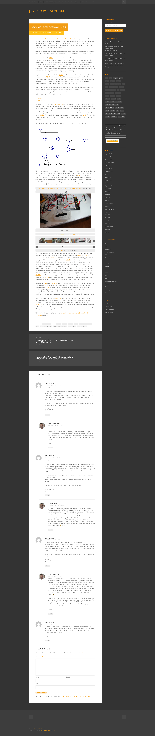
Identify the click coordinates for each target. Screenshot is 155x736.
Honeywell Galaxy (110, 252)
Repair (123, 113)
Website (38, 684)
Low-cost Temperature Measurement (54, 188)
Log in (106, 303)
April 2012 (107, 223)
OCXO (119, 101)
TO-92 (47, 287)
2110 (111, 78)
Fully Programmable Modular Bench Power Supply (62, 39)
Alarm (106, 243)
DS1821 (61, 75)
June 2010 (107, 229)
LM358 (85, 115)
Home (38, 188)
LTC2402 (108, 98)
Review (107, 116)
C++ (123, 84)
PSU (118, 110)
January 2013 (108, 206)
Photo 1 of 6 (65, 247)
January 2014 (108, 180)
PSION (107, 110)
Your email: (108, 23)
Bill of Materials (57, 104)
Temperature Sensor (74, 188)
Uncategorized (109, 289)
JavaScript (108, 258)
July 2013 (107, 191)
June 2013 (107, 194)
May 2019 (107, 165)
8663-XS (115, 78)
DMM (111, 87)
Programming (119, 107)
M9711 (119, 98)
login (74, 234)
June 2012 (107, 218)
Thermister (71, 326)
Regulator (117, 113)
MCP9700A (41, 100)
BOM (45, 283)
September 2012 (109, 209)
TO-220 (87, 255)
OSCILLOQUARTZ (110, 104)
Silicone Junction (46, 326)
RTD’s (51, 58)
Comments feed (109, 309)
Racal (122, 110)
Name (38, 677)
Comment (39, 657)
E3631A (115, 87)
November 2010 (109, 226)
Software (113, 116)
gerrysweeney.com (47, 11)
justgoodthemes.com (48, 730)
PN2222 (42, 115)
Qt (105, 269)
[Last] (94, 241)
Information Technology (70, 2)
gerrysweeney (37, 32)
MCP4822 (108, 101)
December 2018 (109, 171)
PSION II (113, 110)
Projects (85, 2)
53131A (120, 78)
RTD (37, 326)
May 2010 (107, 232)
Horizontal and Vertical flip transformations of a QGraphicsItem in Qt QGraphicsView (55, 358)
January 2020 (108, 159)
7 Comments (58, 32)
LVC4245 (114, 98)
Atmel (118, 84)
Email (68, 677)
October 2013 (108, 183)
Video (106, 292)
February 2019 (109, 168)
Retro (106, 275)
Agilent (118, 81)
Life (41, 2)
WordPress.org (109, 312)
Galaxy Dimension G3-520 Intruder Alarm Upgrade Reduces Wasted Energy (114, 65)
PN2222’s (54, 283)
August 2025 (108, 154)
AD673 (107, 81)
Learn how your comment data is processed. (77, 696)
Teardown (121, 116)
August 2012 (108, 212)
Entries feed (108, 306)
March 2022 (108, 157)
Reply (47, 415)
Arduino (113, 84)
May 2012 (107, 220)
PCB (117, 104)
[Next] (94, 247)
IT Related (107, 255)
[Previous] (37, 247)
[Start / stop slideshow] (66, 192)
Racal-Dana (109, 113)
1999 (107, 78)
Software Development (52, 2)
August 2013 (108, 188)
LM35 (40, 98)
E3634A (121, 87)
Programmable (110, 107)
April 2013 (107, 200)
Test (106, 287)
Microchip (108, 263)
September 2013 (109, 186)
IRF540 (79, 255)
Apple (107, 84)
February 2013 (109, 203)
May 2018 (107, 174)
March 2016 (108, 177)
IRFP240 (38, 275)
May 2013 (107, 197)
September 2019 (109, 162)
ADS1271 (112, 81)
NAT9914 (114, 101)
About (92, 2)
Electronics (33, 2)
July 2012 (107, 215)
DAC (107, 87)
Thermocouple (82, 326)
